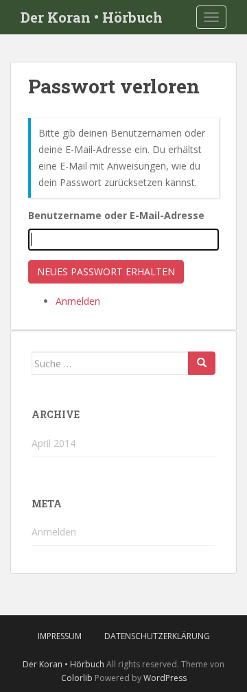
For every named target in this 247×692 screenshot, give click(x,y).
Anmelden (78, 301)
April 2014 (53, 443)
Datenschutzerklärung (157, 636)
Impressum (60, 636)
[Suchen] (201, 363)
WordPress (165, 678)
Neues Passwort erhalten (106, 271)
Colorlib (77, 678)
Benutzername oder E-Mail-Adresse (116, 215)
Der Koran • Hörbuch (92, 17)
